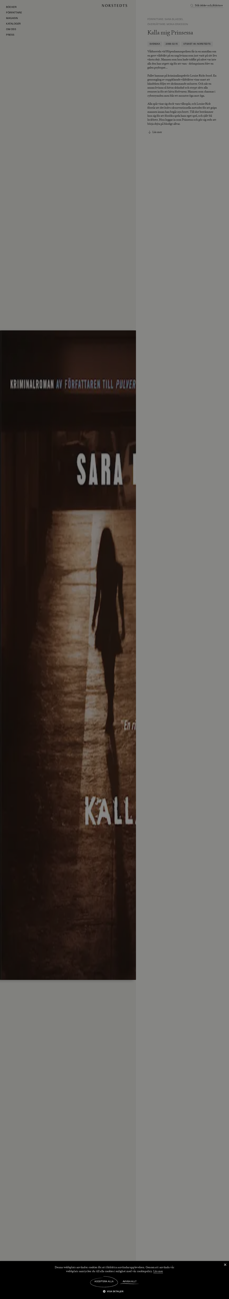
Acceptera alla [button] (104, 1282)
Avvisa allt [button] (130, 1282)
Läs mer (158, 1271)
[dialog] (114, 649)
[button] (115, 1291)
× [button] (225, 1265)
